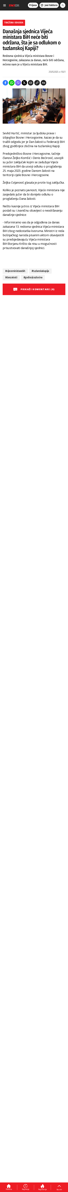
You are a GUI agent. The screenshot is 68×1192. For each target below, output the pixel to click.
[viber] (18, 83)
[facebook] (5, 82)
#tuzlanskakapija (40, 271)
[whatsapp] (12, 83)
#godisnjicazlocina (33, 277)
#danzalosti (11, 277)
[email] (31, 83)
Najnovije (25, 1189)
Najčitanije (42, 1189)
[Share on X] (24, 82)
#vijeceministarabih (15, 271)
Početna (9, 1189)
